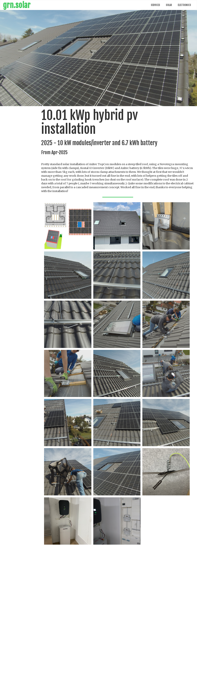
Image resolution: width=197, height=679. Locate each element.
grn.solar (17, 5)
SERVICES (155, 5)
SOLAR (169, 5)
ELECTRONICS (184, 5)
